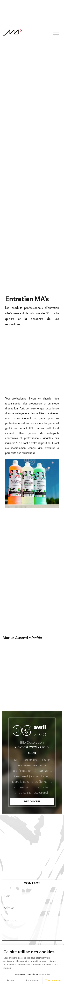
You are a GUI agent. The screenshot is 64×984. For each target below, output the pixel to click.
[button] (56, 32)
